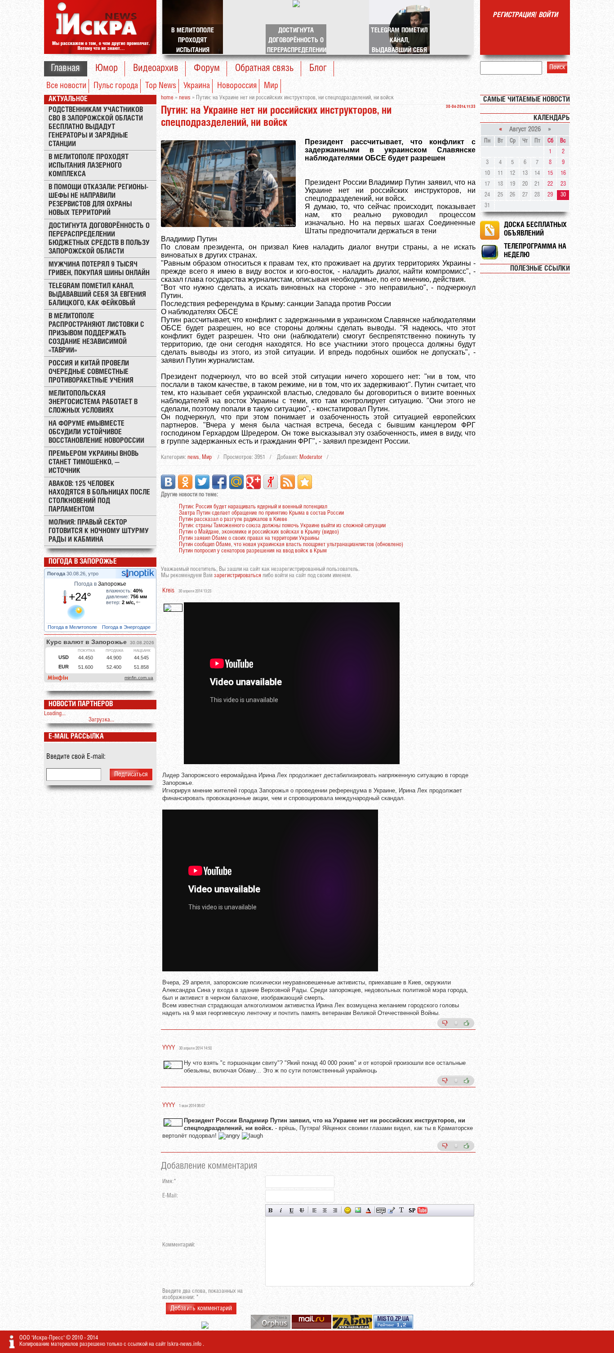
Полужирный (271, 1210)
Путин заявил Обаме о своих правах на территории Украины (249, 538)
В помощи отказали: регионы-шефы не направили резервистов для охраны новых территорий (98, 200)
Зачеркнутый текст (302, 1210)
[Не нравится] (445, 1023)
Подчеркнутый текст (291, 1210)
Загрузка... (101, 719)
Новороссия (237, 85)
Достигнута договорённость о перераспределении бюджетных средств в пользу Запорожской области (99, 239)
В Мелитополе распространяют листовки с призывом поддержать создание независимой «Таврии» (96, 333)
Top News (160, 85)
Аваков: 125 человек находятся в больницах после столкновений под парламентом (99, 497)
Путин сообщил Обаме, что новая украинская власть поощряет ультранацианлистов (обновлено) (291, 544)
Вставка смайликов (348, 1210)
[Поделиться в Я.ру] (270, 482)
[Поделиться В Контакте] (168, 482)
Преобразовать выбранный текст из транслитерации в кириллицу (401, 1210)
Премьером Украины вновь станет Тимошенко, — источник (94, 462)
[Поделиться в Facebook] (219, 482)
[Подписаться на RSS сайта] (287, 482)
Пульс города (115, 85)
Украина (196, 85)
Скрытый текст (381, 1210)
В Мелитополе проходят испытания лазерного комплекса (89, 166)
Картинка (358, 1210)
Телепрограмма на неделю (535, 250)
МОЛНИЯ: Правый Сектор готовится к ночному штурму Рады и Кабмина (99, 531)
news (193, 457)
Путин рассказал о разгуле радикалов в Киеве (233, 519)
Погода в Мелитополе (73, 627)
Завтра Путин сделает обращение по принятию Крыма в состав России (261, 513)
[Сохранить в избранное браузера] (305, 482)
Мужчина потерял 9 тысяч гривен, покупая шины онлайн (99, 268)
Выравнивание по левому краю (314, 1210)
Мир (271, 85)
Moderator (310, 457)
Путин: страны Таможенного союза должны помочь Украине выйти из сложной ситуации (282, 525)
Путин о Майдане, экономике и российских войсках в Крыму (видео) (259, 532)
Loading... (55, 713)
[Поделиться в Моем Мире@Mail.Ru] (236, 482)
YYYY (168, 1048)
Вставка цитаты (391, 1210)
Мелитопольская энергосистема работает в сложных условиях (93, 402)
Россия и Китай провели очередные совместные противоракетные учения (91, 372)
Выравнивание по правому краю (335, 1210)
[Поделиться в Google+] (253, 482)
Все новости (66, 85)
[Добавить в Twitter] (202, 482)
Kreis (168, 591)
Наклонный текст (281, 1210)
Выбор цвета (368, 1210)
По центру (325, 1210)
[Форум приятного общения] (205, 1327)
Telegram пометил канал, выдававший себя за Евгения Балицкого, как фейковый (97, 295)
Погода (57, 573)
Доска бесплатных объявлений (535, 229)
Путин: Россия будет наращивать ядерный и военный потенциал (253, 506)
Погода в (100, 584)
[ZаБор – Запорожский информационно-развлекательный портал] (353, 1327)
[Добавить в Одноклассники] (185, 482)
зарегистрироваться (237, 575)
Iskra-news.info (185, 1344)
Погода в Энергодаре (127, 627)
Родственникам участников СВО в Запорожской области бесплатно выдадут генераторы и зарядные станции (96, 127)
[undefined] (271, 1327)
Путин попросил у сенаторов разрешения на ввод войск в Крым (253, 550)
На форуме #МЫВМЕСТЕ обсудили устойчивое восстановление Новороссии (96, 432)
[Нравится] (466, 1023)
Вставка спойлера (412, 1210)
